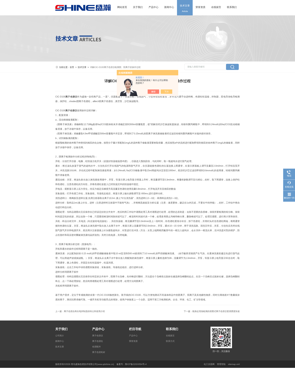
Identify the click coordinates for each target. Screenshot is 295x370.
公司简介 (59, 335)
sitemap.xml (234, 364)
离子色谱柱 (97, 341)
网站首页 (122, 7)
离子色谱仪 (97, 335)
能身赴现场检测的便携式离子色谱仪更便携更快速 (216, 311)
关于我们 (138, 7)
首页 (72, 67)
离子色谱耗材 (98, 352)
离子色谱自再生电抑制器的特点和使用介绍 (84, 311)
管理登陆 (221, 364)
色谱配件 (96, 346)
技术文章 (185, 8)
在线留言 (216, 7)
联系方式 (170, 341)
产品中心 (153, 7)
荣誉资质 (200, 7)
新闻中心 (169, 7)
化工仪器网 (209, 364)
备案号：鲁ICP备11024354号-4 (131, 364)
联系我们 (232, 7)
